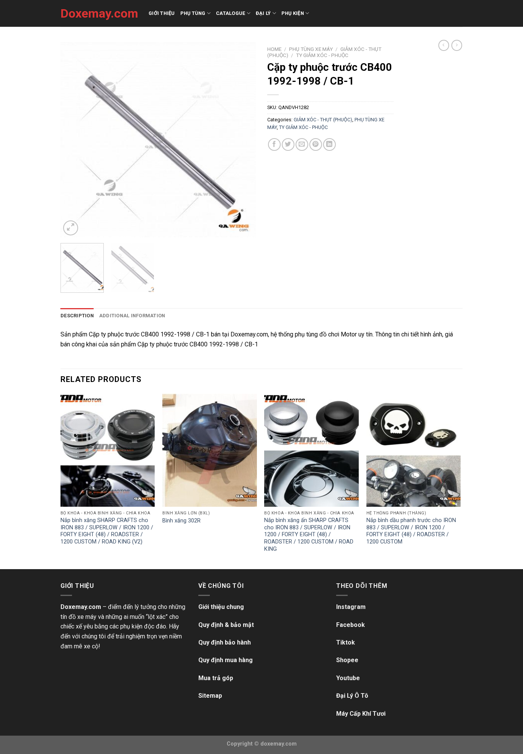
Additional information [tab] (132, 315)
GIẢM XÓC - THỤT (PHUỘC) (323, 119)
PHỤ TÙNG (193, 13)
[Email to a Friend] (302, 144)
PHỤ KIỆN (292, 13)
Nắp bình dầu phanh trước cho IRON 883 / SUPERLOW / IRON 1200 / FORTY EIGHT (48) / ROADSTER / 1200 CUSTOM (411, 531)
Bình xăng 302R (181, 520)
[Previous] (74, 139)
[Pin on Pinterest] (315, 144)
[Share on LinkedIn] (329, 144)
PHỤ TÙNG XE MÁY (311, 49)
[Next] (242, 139)
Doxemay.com (98, 13)
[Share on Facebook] (274, 144)
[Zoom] (70, 227)
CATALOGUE (230, 13)
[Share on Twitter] (288, 144)
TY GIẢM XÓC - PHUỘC (322, 55)
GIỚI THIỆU (162, 13)
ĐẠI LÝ (263, 13)
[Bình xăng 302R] (209, 450)
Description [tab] (77, 315)
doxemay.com (278, 744)
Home (274, 49)
